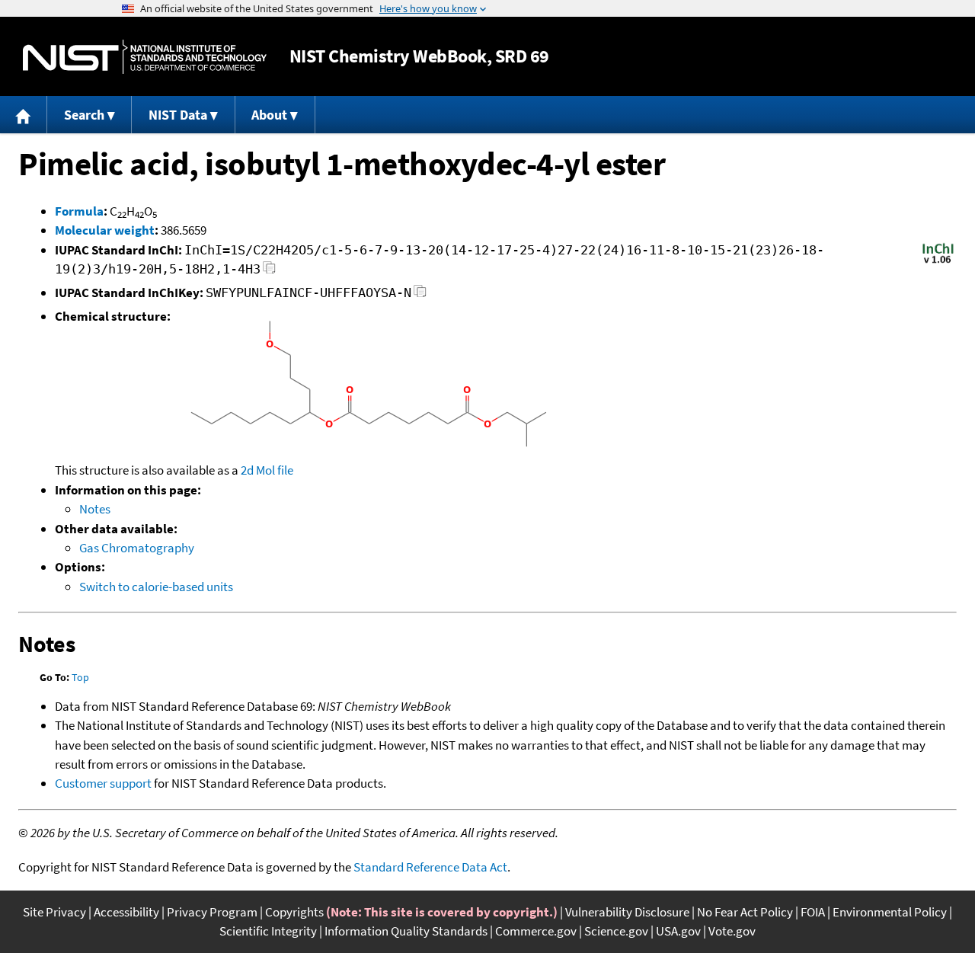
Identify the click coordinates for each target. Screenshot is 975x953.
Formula (79, 211)
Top (80, 677)
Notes (94, 508)
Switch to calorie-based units (156, 586)
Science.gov (616, 931)
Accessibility (126, 911)
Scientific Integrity (268, 931)
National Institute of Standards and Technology (145, 57)
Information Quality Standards (406, 931)
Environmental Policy (890, 911)
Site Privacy (54, 911)
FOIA (813, 911)
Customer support (103, 783)
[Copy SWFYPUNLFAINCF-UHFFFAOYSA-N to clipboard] (420, 295)
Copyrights (294, 911)
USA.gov (678, 931)
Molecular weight (105, 230)
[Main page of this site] (23, 114)
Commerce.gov (536, 931)
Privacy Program (212, 911)
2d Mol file (267, 470)
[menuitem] (23, 114)
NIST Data (178, 114)
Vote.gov (732, 931)
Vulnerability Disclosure (627, 911)
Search (84, 114)
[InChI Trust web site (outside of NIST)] (938, 262)
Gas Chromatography (136, 547)
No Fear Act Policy (745, 911)
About (269, 114)
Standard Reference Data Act (430, 867)
